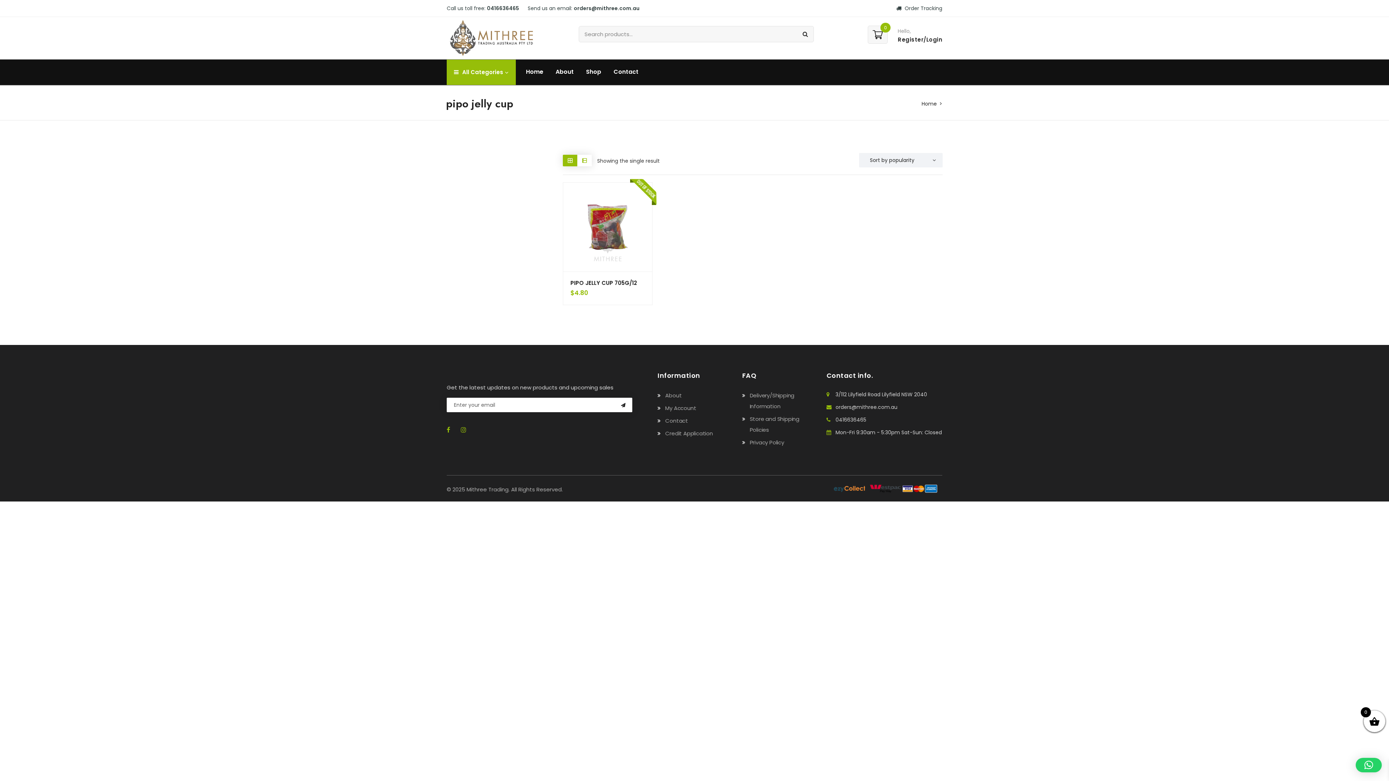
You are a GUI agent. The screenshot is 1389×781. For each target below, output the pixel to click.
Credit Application (689, 433)
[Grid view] (570, 160)
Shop (593, 72)
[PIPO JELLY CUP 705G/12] (607, 227)
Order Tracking (922, 8)
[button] (1369, 765)
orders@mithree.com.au (866, 407)
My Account (680, 408)
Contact (625, 72)
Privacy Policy (767, 442)
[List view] (584, 160)
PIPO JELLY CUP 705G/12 (603, 283)
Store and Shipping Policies (774, 424)
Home (534, 72)
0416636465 (851, 419)
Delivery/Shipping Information (772, 401)
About (565, 72)
